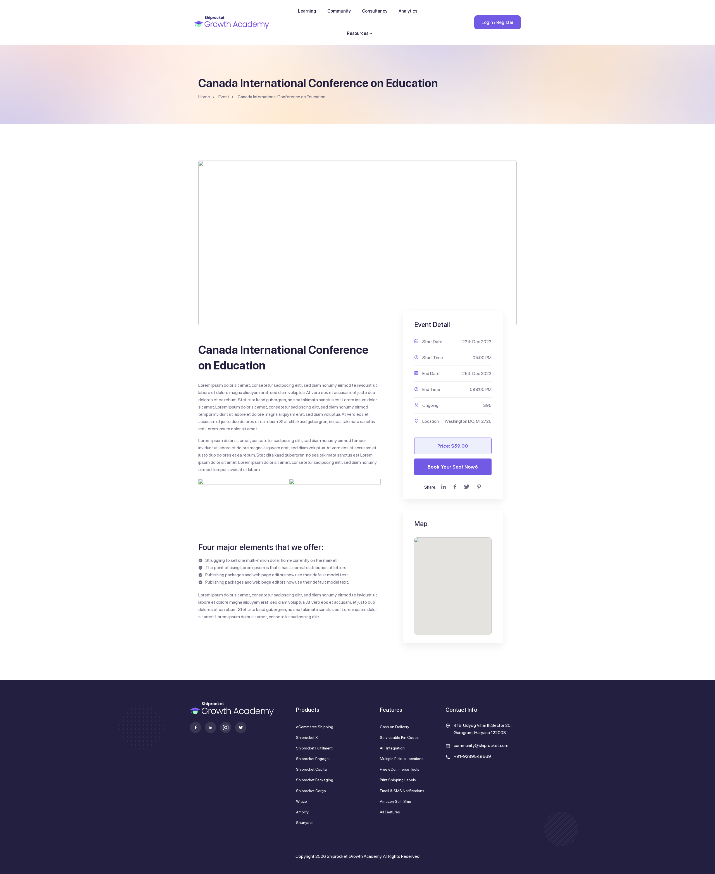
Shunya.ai (304, 822)
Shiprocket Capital (312, 769)
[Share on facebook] (455, 487)
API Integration (392, 748)
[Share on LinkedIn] (443, 487)
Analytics (408, 11)
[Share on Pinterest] (479, 487)
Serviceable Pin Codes (399, 737)
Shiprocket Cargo (311, 791)
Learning (307, 11)
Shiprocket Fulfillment (314, 748)
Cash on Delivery (394, 727)
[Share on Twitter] (466, 487)
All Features (390, 812)
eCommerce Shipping (314, 727)
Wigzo (301, 801)
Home (204, 96)
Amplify (302, 812)
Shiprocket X (307, 737)
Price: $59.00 (452, 446)
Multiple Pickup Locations (401, 758)
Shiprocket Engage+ (313, 758)
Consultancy (374, 11)
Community (339, 11)
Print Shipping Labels (398, 780)
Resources (357, 33)
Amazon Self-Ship (395, 801)
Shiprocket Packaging (314, 780)
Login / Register (498, 22)
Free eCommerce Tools (399, 769)
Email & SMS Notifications (402, 791)
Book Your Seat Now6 (453, 467)
